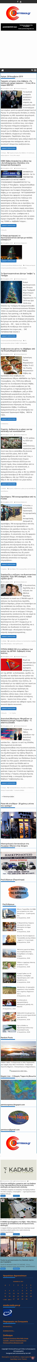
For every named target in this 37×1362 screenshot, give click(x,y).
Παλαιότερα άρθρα (8, 796)
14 (18, 1293)
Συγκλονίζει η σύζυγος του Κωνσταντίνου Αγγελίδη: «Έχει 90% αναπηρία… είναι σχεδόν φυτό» (18, 576)
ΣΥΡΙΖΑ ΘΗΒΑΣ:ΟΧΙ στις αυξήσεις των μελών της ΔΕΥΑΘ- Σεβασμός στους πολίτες (17, 651)
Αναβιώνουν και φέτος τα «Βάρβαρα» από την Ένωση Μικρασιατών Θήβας (18, 350)
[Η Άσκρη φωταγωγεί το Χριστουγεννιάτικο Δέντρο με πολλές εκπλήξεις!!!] (11, 246)
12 (9, 1293)
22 (22, 1296)
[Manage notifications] (32, 1358)
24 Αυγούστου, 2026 (7, 1181)
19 (9, 1296)
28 (18, 1299)
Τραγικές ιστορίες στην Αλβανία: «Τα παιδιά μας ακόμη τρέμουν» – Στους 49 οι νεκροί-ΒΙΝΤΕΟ (18, 83)
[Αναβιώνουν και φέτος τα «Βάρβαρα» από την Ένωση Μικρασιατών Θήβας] (11, 357)
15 (22, 1293)
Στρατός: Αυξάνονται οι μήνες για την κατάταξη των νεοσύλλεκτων (16, 430)
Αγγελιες (4, 569)
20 (14, 1296)
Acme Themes (22, 1359)
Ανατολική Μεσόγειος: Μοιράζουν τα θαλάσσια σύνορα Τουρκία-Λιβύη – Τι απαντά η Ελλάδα (16, 721)
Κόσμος (4, 153)
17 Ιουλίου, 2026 (6, 1219)
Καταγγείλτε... (8, 1326)
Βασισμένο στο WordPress (11, 1357)
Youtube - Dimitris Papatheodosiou (14, 1340)
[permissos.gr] (2, 70)
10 (31, 1290)
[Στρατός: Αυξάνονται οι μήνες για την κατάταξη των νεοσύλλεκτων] (11, 438)
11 (5, 1293)
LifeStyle (4, 641)
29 (22, 1299)
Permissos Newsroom (21, 88)
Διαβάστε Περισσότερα (9, 148)
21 (18, 1296)
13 (14, 1293)
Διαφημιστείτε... (8, 1331)
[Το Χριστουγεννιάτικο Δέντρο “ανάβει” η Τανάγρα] (11, 282)
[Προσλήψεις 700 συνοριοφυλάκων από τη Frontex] (11, 505)
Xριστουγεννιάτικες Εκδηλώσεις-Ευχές (12, 265)
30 (26, 1299)
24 (31, 1296)
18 (5, 1296)
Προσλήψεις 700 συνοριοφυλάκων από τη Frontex (18, 498)
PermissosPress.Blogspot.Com (13, 1343)
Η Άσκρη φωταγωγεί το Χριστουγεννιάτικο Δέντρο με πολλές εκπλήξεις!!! (17, 238)
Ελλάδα (4, 488)
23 (26, 1296)
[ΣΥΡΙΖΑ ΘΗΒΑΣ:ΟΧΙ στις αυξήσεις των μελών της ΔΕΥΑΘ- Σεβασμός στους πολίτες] (11, 660)
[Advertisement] (18, 50)
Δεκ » (9, 1299)
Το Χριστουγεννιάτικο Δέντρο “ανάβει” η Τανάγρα (18, 274)
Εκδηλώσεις (5, 423)
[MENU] (35, 70)
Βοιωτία (4, 230)
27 (14, 1299)
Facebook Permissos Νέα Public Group (15, 1338)
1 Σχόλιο (13, 713)
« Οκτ (5, 1299)
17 (31, 1293)
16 (26, 1293)
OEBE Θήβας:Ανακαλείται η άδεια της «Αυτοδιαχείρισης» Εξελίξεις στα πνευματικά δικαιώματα (16, 163)
